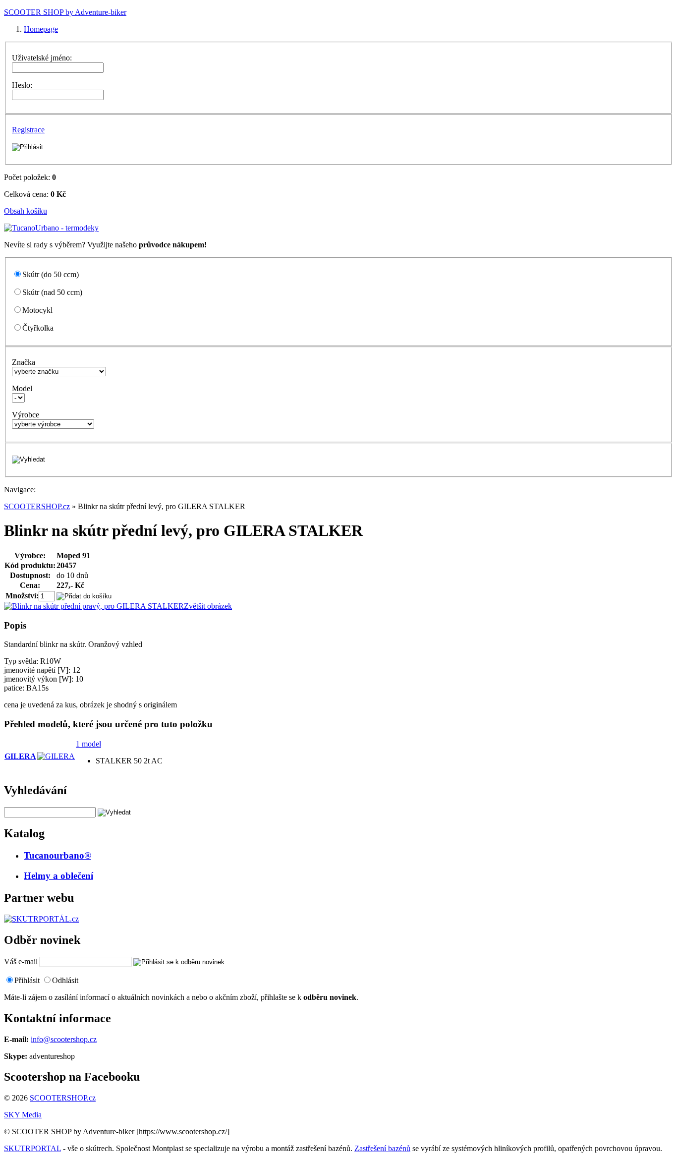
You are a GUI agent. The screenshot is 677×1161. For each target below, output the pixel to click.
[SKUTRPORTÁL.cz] (41, 919)
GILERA (20, 756)
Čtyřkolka (38, 328)
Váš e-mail (21, 961)
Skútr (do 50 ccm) (50, 274)
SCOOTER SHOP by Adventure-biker (65, 12)
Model (22, 388)
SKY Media (23, 1114)
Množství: (22, 595)
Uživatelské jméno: (42, 58)
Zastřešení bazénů (382, 1148)
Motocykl (37, 310)
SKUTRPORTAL (32, 1148)
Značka (23, 362)
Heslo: (22, 85)
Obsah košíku (25, 211)
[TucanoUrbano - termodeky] (51, 228)
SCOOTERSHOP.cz (37, 506)
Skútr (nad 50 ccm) (52, 292)
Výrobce (25, 414)
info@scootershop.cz (64, 1039)
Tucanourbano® (57, 855)
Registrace (28, 129)
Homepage (41, 29)
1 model (88, 744)
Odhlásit (65, 980)
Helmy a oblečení (58, 876)
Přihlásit (27, 980)
